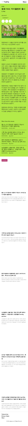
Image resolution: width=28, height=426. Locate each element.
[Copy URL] (10, 21)
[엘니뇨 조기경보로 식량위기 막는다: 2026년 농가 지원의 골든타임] (14, 177)
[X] (3, 21)
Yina (4, 11)
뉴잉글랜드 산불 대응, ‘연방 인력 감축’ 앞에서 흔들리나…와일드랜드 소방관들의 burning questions (13, 149)
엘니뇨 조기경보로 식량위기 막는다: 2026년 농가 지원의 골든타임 (13, 125)
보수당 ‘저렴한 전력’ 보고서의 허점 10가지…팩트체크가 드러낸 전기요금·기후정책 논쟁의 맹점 (14, 356)
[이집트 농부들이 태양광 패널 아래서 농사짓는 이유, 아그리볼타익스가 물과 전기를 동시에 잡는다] (14, 382)
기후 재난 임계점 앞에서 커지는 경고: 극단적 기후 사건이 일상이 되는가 (13, 133)
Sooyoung (5, 128)
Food (3, 6)
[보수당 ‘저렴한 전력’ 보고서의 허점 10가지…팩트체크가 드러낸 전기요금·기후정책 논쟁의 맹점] (14, 339)
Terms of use (5, 414)
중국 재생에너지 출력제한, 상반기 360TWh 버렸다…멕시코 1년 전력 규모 (14, 140)
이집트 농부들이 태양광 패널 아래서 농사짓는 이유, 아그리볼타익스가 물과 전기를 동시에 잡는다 (14, 399)
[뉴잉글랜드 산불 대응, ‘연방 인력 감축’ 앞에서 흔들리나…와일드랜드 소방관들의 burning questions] (14, 297)
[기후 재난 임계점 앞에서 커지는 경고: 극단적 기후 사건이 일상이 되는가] (14, 217)
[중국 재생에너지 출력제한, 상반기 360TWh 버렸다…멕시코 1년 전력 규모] (14, 258)
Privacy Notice (5, 416)
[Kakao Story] (6, 21)
